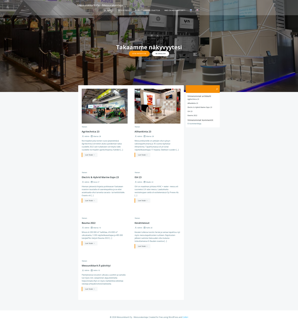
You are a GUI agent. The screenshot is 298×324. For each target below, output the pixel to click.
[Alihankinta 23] (157, 106)
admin (87, 136)
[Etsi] (217, 89)
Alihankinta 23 (193, 103)
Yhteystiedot (124, 10)
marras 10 (97, 228)
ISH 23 (190, 111)
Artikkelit (108, 10)
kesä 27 (96, 182)
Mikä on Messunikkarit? (174, 10)
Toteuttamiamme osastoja (147, 10)
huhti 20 (149, 228)
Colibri (185, 317)
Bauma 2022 (192, 115)
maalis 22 (149, 182)
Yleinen (84, 127)
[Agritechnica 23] (105, 106)
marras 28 (97, 136)
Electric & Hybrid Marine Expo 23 (200, 107)
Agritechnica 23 (193, 99)
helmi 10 (96, 270)
